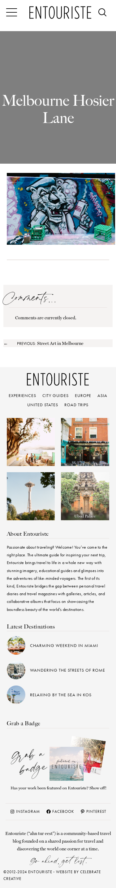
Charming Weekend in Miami (64, 645)
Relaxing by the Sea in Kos (61, 695)
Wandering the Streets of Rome (67, 670)
